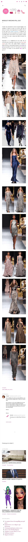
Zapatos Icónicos (9, 535)
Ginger (7, 396)
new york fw (10, 389)
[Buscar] (25, 5)
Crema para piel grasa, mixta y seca (13, 528)
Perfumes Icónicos (9, 533)
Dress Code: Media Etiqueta (12, 529)
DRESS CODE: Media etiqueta (12, 479)
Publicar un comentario (11, 513)
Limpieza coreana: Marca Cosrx (13, 531)
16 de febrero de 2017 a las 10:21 (15, 396)
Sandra (11, 415)
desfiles (6, 389)
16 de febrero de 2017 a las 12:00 (19, 415)
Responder (8, 422)
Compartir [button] (4, 387)
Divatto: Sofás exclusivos (11, 463)
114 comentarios (10, 465)
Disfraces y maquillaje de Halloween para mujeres (11, 511)
